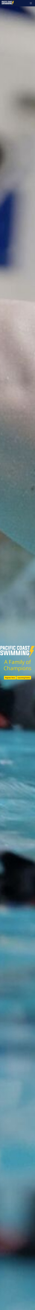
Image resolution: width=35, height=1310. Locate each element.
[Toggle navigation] (30, 3)
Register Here (10, 678)
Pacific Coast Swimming (2, 1)
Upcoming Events (24, 678)
